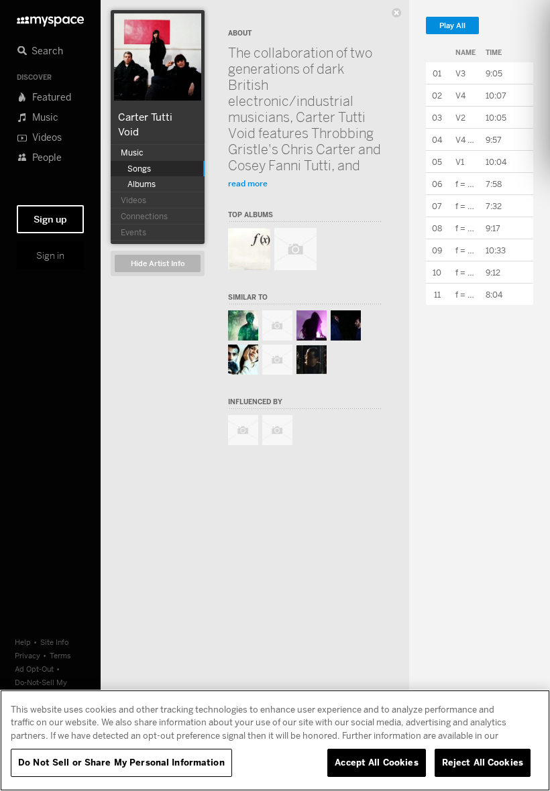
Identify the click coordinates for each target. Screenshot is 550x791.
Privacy (27, 655)
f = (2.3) (470, 206)
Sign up (50, 219)
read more (248, 183)
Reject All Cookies (482, 762)
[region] (275, 740)
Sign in (50, 255)
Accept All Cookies (376, 762)
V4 (460, 95)
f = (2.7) (470, 184)
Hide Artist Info (158, 263)
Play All (452, 25)
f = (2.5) (470, 272)
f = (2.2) (470, 228)
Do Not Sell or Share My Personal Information (121, 762)
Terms (60, 655)
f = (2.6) (470, 294)
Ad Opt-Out (34, 669)
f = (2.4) (470, 250)
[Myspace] (50, 17)
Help (23, 642)
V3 (460, 73)
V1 (459, 162)
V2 (460, 117)
